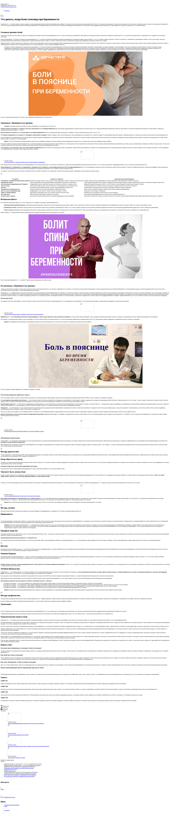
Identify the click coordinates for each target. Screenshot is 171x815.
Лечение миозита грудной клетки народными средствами (20, 773)
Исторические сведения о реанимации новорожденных (19, 776)
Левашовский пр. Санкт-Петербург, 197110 (16, 789)
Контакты (7, 10)
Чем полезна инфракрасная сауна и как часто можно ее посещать (22, 496)
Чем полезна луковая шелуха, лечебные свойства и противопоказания (23, 314)
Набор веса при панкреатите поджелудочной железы (19, 768)
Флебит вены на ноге (10, 771)
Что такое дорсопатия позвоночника (18, 734)
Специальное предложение (11, 805)
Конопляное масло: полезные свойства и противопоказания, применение (24, 162)
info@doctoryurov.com (9, 797)
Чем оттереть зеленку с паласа (16, 757)
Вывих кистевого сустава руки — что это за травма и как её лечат (22, 765)
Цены (5, 806)
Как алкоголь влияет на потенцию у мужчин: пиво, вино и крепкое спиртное (28, 746)
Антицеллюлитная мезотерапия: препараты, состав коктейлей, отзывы (24, 431)
